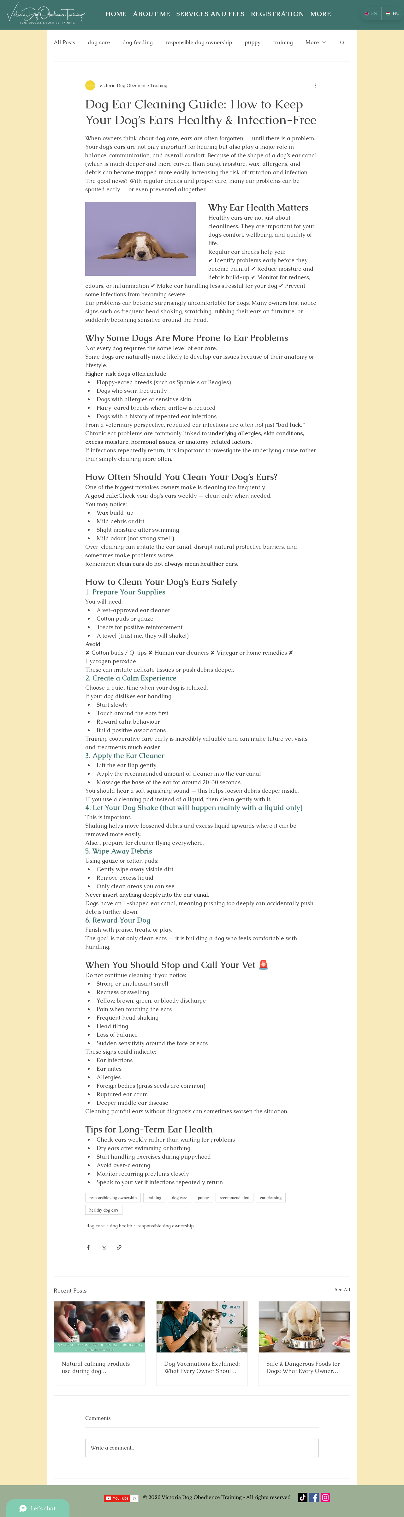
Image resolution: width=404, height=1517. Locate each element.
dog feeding (137, 42)
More (312, 42)
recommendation (234, 1198)
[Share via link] (119, 1247)
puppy (252, 42)
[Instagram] (325, 1497)
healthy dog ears (103, 1210)
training (283, 42)
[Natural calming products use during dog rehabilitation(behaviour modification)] (99, 1326)
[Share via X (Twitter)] (104, 1247)
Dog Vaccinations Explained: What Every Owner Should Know (202, 1367)
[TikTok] (302, 1497)
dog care (99, 42)
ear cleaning (271, 1198)
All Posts (64, 42)
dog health (121, 1226)
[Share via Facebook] (88, 1247)
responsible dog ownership (198, 42)
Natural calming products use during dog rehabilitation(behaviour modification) (96, 1367)
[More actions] (315, 85)
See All (342, 1289)
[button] (320, 14)
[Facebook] (314, 1497)
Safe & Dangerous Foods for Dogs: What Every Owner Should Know (303, 1367)
